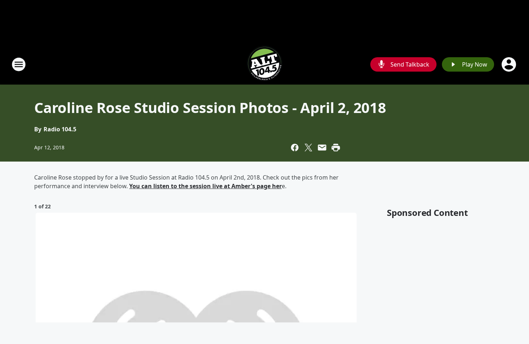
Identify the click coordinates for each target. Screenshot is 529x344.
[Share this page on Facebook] (295, 147)
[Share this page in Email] (322, 147)
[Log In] (509, 64)
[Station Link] (264, 64)
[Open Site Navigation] (19, 64)
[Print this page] (336, 147)
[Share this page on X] (308, 147)
